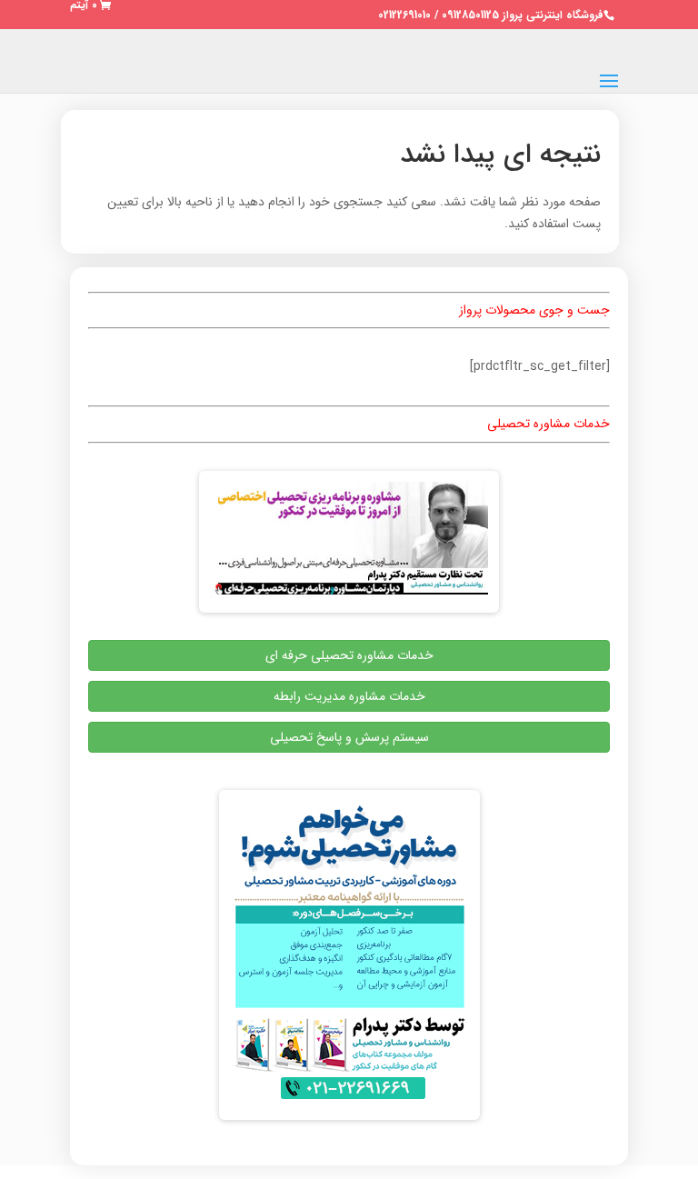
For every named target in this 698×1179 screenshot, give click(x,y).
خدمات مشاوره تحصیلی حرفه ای (349, 655)
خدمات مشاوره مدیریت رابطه (349, 696)
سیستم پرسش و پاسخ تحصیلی (349, 737)
